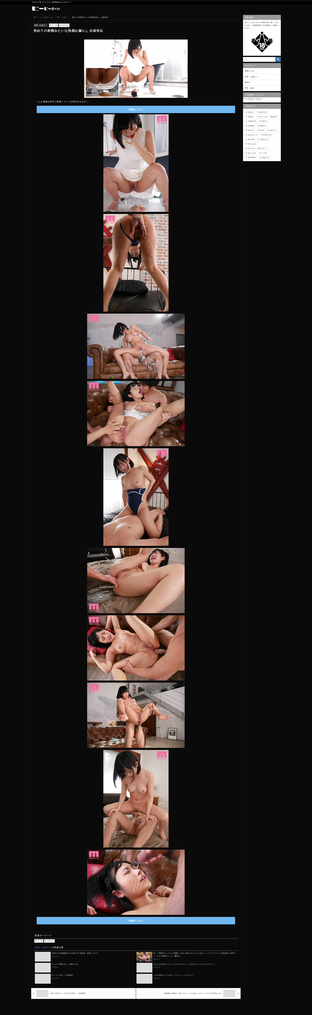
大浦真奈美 (252, 121)
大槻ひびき (264, 139)
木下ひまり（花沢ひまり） (258, 148)
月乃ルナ (251, 130)
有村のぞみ (267, 135)
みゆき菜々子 (253, 135)
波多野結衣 (252, 157)
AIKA (262, 130)
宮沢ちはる (252, 144)
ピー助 (54, 25)
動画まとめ (249, 71)
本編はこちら (135, 109)
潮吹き (247, 82)
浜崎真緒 (251, 126)
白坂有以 (65, 25)
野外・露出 (249, 88)
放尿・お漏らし (40, 25)
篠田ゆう (263, 126)
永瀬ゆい (251, 117)
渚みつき (273, 130)
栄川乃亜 (251, 139)
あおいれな (252, 153)
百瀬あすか (266, 157)
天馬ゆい (251, 112)
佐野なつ (265, 121)
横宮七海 (263, 112)
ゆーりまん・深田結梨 (268, 117)
